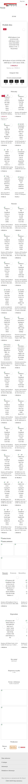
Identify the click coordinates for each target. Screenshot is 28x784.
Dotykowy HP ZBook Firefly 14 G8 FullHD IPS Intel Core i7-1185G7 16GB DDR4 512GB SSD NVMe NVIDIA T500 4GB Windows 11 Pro (9, 644)
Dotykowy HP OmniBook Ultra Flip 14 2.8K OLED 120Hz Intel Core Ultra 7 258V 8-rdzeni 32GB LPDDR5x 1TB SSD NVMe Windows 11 (21, 281)
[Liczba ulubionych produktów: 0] (23, 4)
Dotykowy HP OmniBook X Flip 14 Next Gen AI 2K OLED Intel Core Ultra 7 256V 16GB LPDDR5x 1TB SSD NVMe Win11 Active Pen (21, 391)
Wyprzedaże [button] (14, 614)
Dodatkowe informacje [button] (8, 770)
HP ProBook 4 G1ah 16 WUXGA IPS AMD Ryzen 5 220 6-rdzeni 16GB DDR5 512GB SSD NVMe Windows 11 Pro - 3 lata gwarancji (14, 62)
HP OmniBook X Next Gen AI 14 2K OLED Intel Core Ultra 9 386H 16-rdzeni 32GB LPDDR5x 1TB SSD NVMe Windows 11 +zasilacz (6, 528)
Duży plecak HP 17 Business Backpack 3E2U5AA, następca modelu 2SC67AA (5, 193)
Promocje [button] (13, 573)
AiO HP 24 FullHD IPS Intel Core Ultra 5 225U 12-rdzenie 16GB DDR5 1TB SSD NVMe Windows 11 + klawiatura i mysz (21, 309)
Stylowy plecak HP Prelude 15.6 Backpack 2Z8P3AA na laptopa (20, 193)
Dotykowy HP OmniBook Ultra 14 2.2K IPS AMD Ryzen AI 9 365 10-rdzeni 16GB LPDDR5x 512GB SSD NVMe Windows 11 (7, 142)
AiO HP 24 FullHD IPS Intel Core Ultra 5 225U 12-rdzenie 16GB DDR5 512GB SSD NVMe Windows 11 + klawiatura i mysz (7, 309)
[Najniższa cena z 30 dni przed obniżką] (20, 68)
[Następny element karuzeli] (26, 747)
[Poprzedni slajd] (0, 16)
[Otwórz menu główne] (2, 5)
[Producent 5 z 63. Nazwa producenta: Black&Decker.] (4, 747)
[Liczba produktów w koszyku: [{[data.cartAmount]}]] (25, 4)
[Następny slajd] (27, 16)
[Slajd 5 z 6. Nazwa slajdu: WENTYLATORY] (14, 11)
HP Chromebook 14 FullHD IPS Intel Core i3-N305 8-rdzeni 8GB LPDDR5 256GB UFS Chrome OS (21, 167)
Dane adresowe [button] (6, 758)
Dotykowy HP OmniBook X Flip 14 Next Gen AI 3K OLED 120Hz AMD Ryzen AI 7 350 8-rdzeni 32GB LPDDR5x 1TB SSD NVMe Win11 (7, 226)
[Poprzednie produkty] (4, 586)
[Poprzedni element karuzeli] (1, 747)
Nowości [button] (5, 573)
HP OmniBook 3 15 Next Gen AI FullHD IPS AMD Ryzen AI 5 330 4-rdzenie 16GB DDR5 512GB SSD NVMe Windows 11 (21, 528)
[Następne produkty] (24, 586)
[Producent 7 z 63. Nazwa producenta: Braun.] (21, 747)
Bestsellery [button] (22, 573)
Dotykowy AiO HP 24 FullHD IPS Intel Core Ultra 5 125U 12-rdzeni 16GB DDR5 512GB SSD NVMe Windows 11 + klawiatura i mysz (7, 336)
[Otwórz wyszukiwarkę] (20, 4)
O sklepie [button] (4, 762)
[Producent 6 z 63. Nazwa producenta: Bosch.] (13, 747)
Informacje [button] (5, 766)
